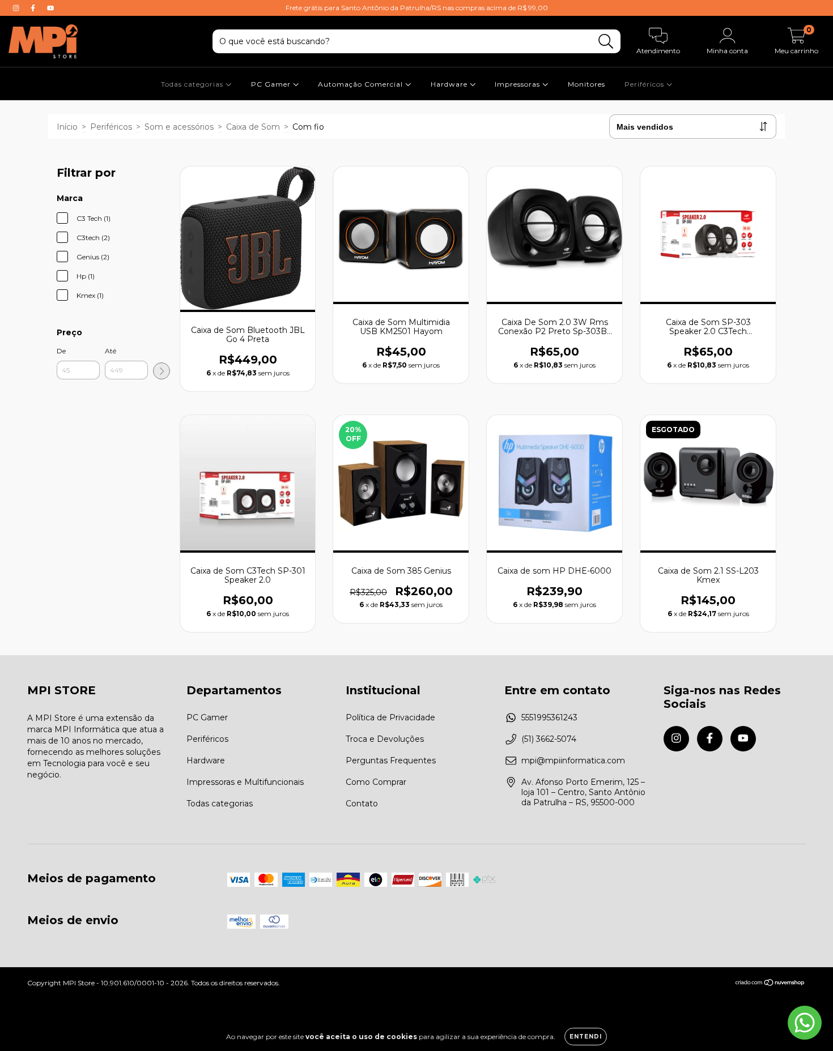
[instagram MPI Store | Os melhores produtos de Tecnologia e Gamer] (17, 8)
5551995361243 (549, 717)
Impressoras (518, 84)
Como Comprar (376, 782)
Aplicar (161, 370)
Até (110, 351)
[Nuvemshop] (770, 984)
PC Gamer (272, 84)
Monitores (586, 84)
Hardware (450, 84)
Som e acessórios (179, 127)
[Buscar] (606, 41)
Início (67, 127)
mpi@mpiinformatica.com (573, 760)
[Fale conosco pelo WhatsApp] (805, 1023)
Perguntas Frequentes (391, 760)
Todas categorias (193, 84)
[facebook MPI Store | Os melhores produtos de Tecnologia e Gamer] (34, 8)
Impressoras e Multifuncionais (245, 782)
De (61, 351)
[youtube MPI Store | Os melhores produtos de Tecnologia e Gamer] (50, 8)
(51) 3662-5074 (548, 739)
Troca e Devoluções (385, 739)
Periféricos (645, 84)
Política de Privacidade (390, 717)
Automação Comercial (361, 84)
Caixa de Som (253, 127)
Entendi (586, 1036)
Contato (362, 803)
